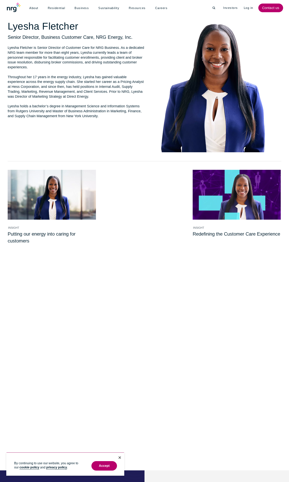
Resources (138, 8)
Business (82, 8)
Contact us (271, 8)
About (34, 8)
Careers (162, 8)
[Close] (119, 457)
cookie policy (29, 467)
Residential (57, 8)
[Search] (214, 8)
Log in (249, 8)
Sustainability (110, 8)
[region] (65, 464)
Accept (104, 465)
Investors (230, 8)
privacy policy (56, 467)
